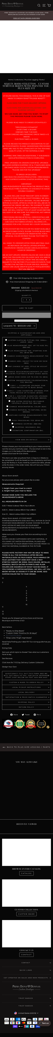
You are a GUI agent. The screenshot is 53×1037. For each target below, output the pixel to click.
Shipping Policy (26, 702)
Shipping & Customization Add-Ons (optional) (26, 334)
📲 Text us (44, 1023)
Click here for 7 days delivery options (26, 103)
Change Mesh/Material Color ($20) (27, 406)
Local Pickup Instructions (26, 687)
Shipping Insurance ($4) (28, 427)
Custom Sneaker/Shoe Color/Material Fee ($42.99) (28, 381)
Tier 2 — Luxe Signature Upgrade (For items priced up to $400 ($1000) (27, 391)
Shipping (18, 290)
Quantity (26, 295)
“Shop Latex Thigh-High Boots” (19, 638)
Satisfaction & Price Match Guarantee (26, 697)
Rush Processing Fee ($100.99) (28, 420)
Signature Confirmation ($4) (28, 430)
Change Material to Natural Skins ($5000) (28, 411)
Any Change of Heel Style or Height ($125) (27, 367)
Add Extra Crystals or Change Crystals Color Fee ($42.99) (27, 402)
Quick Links (26, 970)
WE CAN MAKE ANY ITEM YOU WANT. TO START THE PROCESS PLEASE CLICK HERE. (26, 115)
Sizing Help (7, 648)
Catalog (26, 873)
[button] (26, 315)
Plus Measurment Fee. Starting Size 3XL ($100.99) (27, 351)
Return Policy (26, 707)
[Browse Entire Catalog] (26, 852)
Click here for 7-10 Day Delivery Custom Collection (23, 662)
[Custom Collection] (26, 893)
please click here (9, 453)
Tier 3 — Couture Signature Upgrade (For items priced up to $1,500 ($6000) (27, 397)
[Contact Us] (26, 933)
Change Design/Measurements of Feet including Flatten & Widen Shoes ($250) (26, 372)
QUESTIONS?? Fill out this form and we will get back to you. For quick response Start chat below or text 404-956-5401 (26, 675)
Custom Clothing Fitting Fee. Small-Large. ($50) (28, 341)
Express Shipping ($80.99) (27, 424)
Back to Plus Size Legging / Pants (28, 747)
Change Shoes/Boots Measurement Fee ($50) (28, 357)
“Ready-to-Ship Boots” (15, 631)
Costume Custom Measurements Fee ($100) (28, 416)
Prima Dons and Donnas (32, 618)
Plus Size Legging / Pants (34, 80)
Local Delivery (26, 692)
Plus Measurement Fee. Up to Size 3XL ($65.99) (27, 346)
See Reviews (7, 658)
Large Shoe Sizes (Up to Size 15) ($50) (28, 377)
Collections (18, 80)
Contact (26, 955)
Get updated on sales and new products (26, 978)
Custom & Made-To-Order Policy (26, 682)
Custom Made (26, 914)
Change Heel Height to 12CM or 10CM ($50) (28, 362)
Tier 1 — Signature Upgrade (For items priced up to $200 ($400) (27, 386)
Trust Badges (26, 998)
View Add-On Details (27, 439)
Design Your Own (9, 667)
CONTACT (26, 963)
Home (10, 80)
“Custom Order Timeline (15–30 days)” (21, 633)
